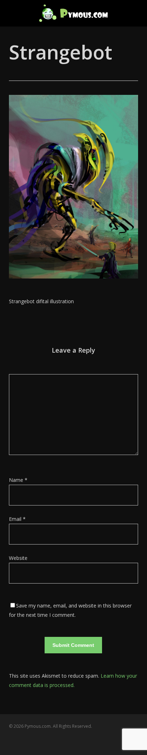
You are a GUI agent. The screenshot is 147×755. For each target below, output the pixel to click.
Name (18, 479)
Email (17, 519)
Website (18, 558)
